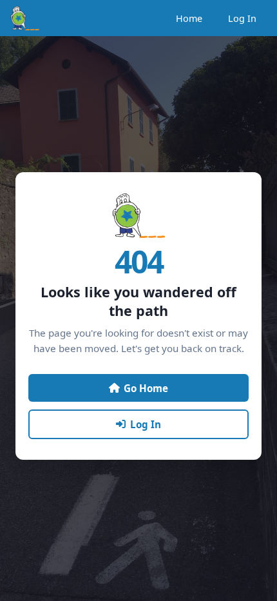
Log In (242, 18)
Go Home (146, 388)
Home (189, 18)
